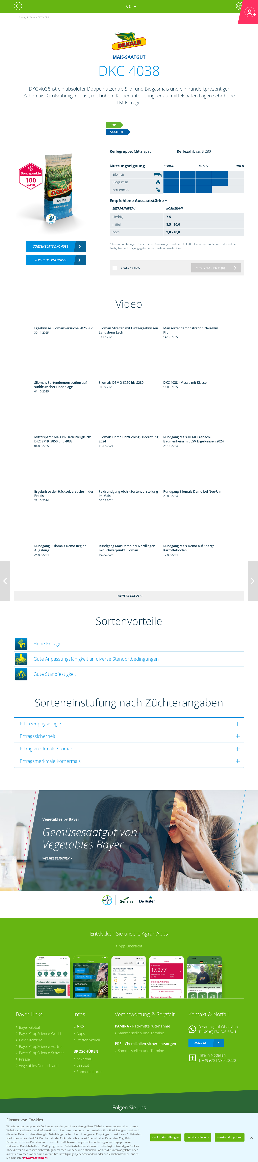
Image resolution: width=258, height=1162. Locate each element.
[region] (129, 1137)
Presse (24, 1059)
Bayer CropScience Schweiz (41, 1052)
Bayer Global (29, 1027)
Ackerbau (84, 1059)
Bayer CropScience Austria (40, 1046)
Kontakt (200, 1042)
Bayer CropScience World (40, 1033)
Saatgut (83, 1065)
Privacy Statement (35, 1158)
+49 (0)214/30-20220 (219, 1060)
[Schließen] (251, 1137)
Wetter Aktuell (88, 1040)
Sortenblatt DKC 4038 (50, 246)
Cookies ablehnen (198, 1137)
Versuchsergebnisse (50, 260)
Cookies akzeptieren (229, 1137)
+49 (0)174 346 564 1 (219, 1031)
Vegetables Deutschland (39, 1065)
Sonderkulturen (90, 1071)
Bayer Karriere (30, 1040)
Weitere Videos (128, 596)
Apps (81, 1033)
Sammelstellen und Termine (141, 1033)
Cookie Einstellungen (165, 1137)
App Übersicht (130, 946)
